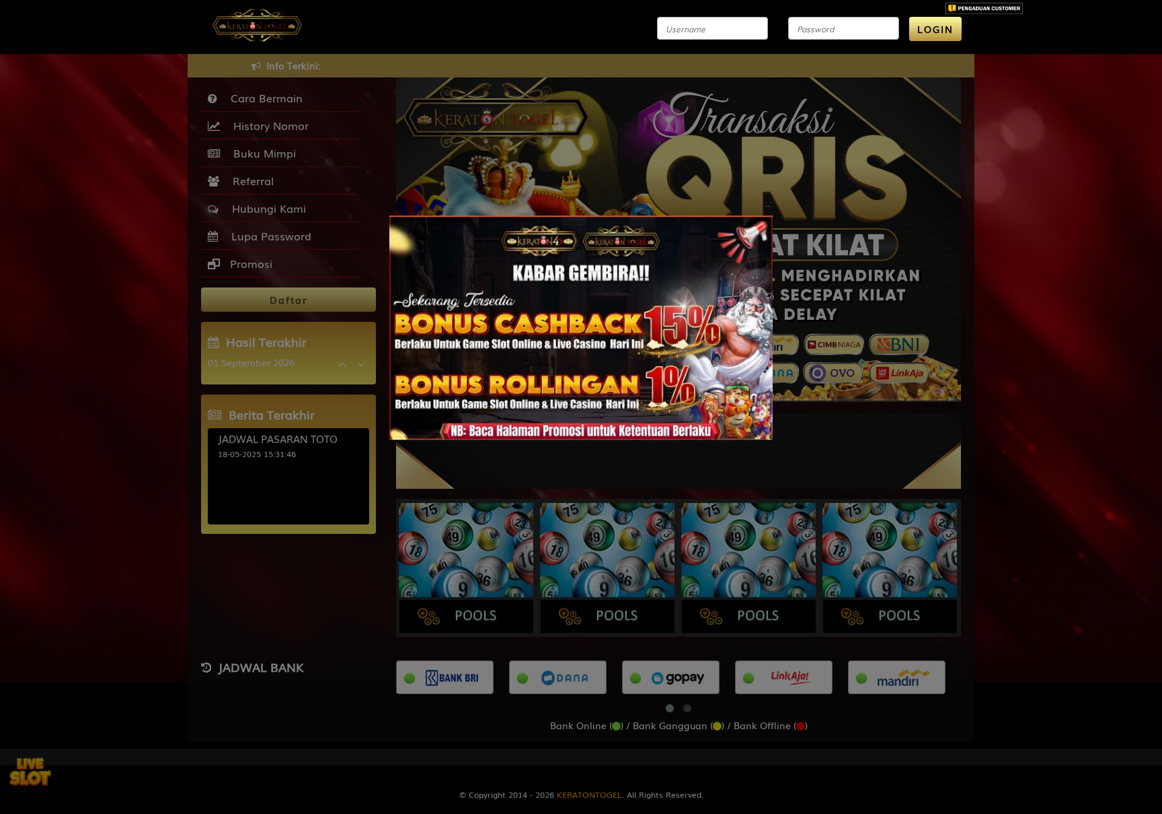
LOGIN (935, 29)
